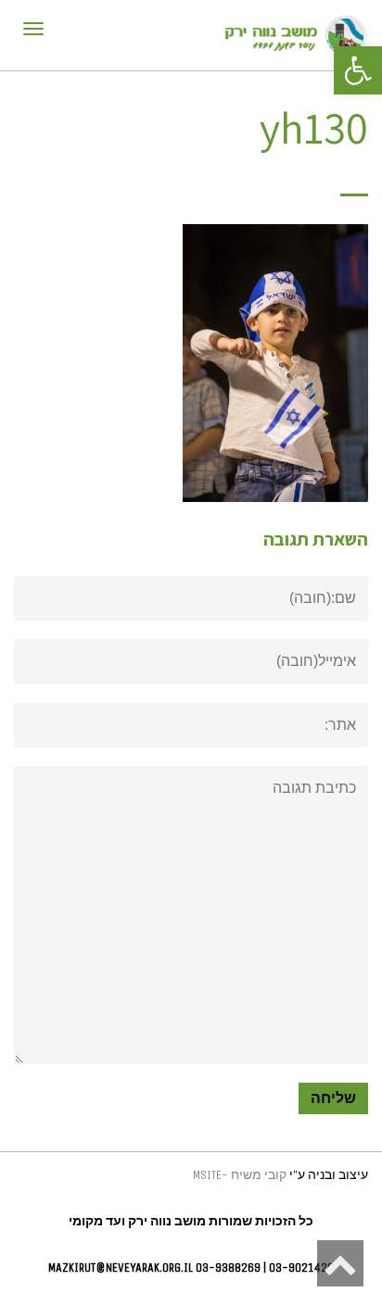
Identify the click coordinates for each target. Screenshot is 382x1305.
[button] (358, 70)
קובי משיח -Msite (239, 1175)
